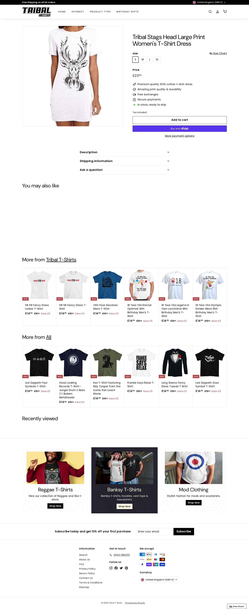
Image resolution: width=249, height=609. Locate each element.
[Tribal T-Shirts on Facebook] (120, 325)
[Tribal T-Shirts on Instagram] (116, 325)
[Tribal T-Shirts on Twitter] (125, 325)
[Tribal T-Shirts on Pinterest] (131, 325)
